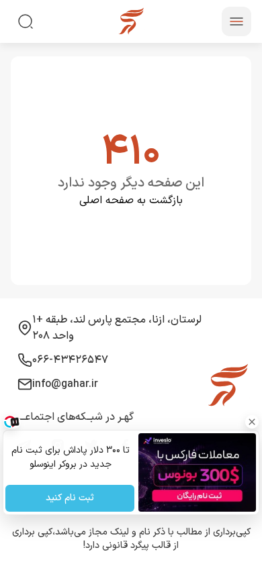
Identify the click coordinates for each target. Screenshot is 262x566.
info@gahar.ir (65, 384)
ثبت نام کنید (70, 499)
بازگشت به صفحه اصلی (131, 200)
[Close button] (252, 422)
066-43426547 (70, 360)
